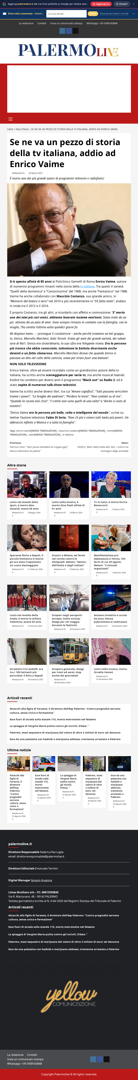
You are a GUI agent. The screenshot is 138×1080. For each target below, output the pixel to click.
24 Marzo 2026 (76, 512)
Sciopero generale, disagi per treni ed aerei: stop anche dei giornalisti (68, 672)
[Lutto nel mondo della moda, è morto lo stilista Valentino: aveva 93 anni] (27, 598)
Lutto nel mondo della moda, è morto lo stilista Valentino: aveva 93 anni (25, 618)
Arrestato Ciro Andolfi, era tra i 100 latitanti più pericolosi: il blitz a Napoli (26, 672)
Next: (102, 447)
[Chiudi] (133, 4)
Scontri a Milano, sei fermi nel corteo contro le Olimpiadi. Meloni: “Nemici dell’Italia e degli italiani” (69, 560)
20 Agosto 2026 (94, 800)
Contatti (41, 23)
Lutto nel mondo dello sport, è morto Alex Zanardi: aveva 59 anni (24, 505)
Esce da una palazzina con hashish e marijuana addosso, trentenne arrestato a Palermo (65, 739)
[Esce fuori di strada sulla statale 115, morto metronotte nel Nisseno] (43, 763)
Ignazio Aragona (41, 880)
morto (110, 430)
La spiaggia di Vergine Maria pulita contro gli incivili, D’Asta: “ (49, 726)
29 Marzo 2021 (36, 173)
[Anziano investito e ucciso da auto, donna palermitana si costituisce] (111, 598)
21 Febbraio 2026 (35, 569)
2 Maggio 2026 (34, 512)
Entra (93, 13)
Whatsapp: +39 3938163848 (102, 23)
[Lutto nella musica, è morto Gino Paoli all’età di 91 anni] (69, 484)
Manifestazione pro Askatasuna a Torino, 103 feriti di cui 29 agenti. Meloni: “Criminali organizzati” (109, 562)
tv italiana (87, 286)
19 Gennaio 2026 (35, 626)
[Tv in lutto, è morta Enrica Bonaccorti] (111, 484)
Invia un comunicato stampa (66, 23)
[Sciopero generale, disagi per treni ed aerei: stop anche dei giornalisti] (69, 651)
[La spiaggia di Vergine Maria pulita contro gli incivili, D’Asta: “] (69, 763)
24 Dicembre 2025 (35, 679)
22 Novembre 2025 (104, 679)
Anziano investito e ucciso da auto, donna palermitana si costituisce (110, 618)
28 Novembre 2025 (62, 682)
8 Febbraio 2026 (77, 569)
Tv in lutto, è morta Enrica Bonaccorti (110, 503)
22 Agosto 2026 (18, 816)
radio (31, 434)
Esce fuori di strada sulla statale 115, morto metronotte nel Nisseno (53, 719)
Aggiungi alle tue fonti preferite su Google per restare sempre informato (54, 4)
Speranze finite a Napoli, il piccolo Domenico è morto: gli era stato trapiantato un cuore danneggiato (27, 560)
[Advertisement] (69, 89)
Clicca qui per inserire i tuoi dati (114, 13)
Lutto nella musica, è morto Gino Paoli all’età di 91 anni (68, 505)
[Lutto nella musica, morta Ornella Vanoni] (111, 651)
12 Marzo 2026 (118, 509)
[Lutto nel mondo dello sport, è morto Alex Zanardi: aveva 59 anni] (27, 484)
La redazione (26, 23)
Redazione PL (18, 173)
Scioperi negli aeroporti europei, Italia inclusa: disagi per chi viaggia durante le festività (67, 620)
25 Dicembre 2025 (119, 626)
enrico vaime (23, 430)
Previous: (39, 447)
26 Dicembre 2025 (77, 629)
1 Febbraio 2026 (119, 572)
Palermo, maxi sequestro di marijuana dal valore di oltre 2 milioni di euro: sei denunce (65, 732)
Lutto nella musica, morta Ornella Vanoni (110, 670)
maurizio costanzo (69, 430)
